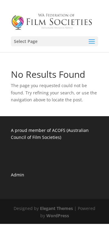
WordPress (57, 215)
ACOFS (58, 130)
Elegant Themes (56, 208)
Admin (17, 175)
